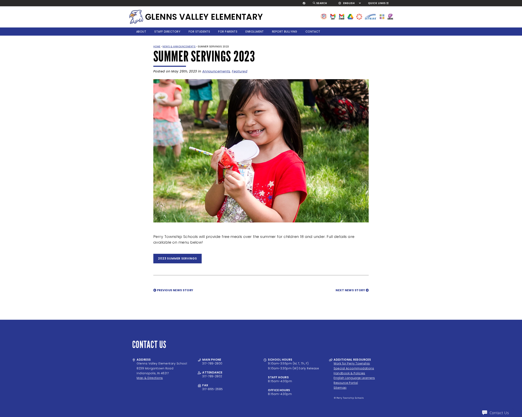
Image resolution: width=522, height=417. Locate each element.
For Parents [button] (227, 32)
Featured (239, 71)
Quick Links (377, 3)
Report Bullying (284, 32)
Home (156, 46)
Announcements (216, 71)
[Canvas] (359, 16)
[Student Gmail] (342, 16)
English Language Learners (354, 378)
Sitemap (340, 388)
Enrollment (255, 32)
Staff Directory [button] (167, 32)
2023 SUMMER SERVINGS (177, 258)
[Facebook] (304, 3)
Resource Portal (346, 383)
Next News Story (351, 290)
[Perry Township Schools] (324, 16)
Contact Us (499, 413)
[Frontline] (390, 16)
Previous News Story (174, 290)
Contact (312, 32)
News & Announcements (179, 46)
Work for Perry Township (352, 363)
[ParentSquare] (382, 16)
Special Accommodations (354, 368)
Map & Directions (150, 378)
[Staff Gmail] (333, 16)
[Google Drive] (350, 16)
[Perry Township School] (136, 17)
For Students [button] (199, 32)
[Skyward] (370, 16)
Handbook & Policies (349, 373)
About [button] (141, 32)
